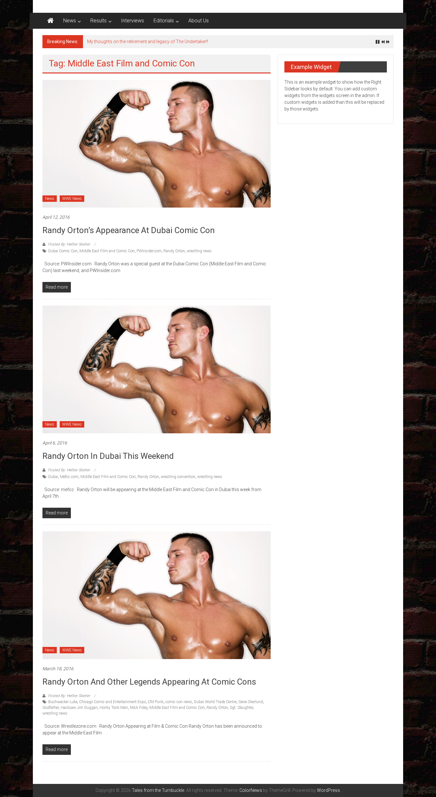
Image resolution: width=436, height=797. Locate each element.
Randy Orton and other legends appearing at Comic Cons (149, 682)
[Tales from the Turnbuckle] (50, 21)
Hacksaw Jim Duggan (79, 707)
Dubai (53, 476)
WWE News (72, 198)
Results (98, 21)
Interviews (132, 21)
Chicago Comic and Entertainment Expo (112, 702)
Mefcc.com (69, 476)
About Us (198, 21)
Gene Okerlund (250, 702)
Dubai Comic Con (63, 251)
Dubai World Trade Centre (215, 702)
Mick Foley (138, 707)
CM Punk (155, 702)
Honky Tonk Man (114, 707)
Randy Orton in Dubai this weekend (108, 456)
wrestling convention (178, 476)
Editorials (164, 21)
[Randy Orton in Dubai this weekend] (156, 369)
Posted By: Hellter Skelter (69, 244)
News (69, 21)
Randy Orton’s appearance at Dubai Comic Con (128, 230)
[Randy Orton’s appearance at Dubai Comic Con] (156, 143)
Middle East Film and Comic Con (107, 251)
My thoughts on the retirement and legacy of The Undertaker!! (147, 41)
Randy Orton (174, 251)
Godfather (50, 707)
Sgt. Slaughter (241, 707)
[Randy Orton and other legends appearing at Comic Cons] (156, 594)
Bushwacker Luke (62, 702)
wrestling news (199, 251)
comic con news (178, 702)
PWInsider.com (149, 251)
